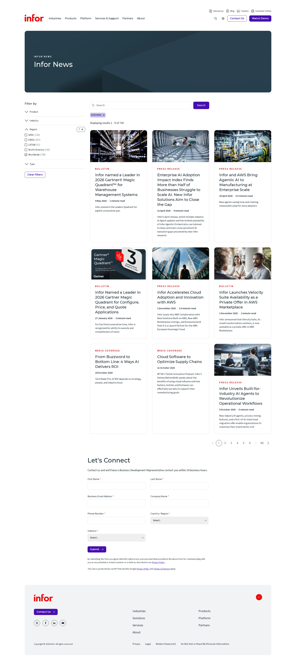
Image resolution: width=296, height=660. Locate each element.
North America (39, 149)
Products (70, 18)
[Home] (34, 18)
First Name (93, 479)
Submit (94, 549)
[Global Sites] (223, 18)
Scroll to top (259, 597)
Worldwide (36, 154)
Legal (148, 644)
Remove (104, 115)
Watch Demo (260, 18)
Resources (219, 11)
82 (262, 443)
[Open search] (216, 18)
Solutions (139, 618)
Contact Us (237, 18)
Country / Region (159, 513)
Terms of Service (162, 568)
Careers (245, 11)
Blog (232, 11)
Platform (85, 18)
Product (34, 112)
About (141, 18)
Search (201, 105)
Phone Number (96, 513)
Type (32, 164)
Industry (34, 120)
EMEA (34, 140)
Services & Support (107, 18)
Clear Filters (35, 174)
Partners (127, 18)
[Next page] (268, 443)
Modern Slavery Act (166, 644)
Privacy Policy (158, 562)
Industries (55, 18)
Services (138, 625)
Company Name (158, 496)
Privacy (136, 644)
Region (33, 129)
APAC (34, 135)
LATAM (34, 145)
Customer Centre (263, 11)
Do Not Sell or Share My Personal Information (205, 644)
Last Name (156, 479)
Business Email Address (100, 496)
